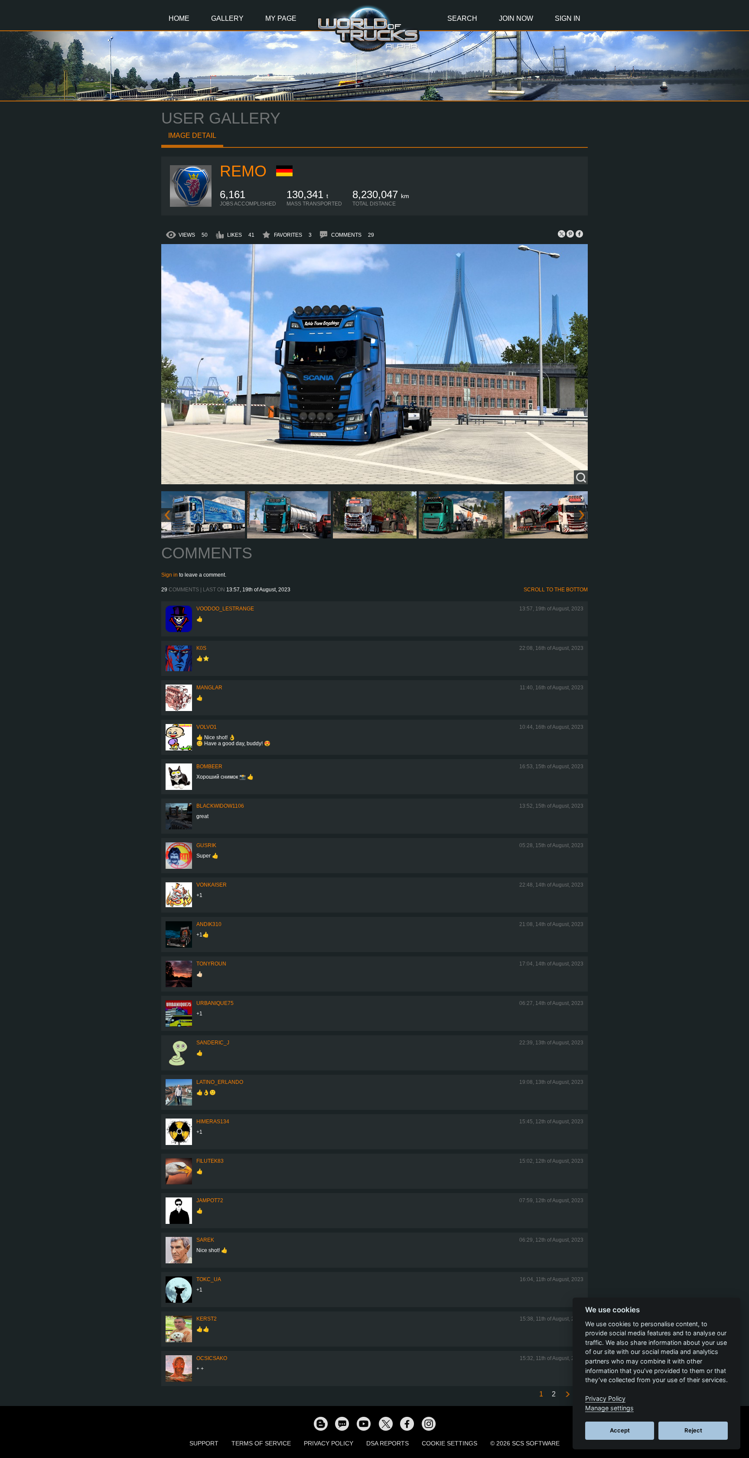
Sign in (169, 575)
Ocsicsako (211, 1358)
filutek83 (210, 1161)
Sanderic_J (212, 1043)
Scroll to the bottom (556, 590)
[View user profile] (191, 205)
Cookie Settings (449, 1443)
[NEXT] (567, 1395)
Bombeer (209, 766)
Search (462, 18)
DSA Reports (387, 1443)
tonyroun (211, 964)
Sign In (567, 18)
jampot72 (209, 1200)
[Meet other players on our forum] (342, 1423)
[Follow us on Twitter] (385, 1423)
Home (179, 18)
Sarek (205, 1240)
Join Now (516, 18)
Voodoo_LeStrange (225, 609)
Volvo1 (206, 727)
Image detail (192, 135)
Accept (620, 1430)
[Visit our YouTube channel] (363, 1423)
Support (203, 1443)
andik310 (208, 924)
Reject (693, 1430)
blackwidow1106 (220, 806)
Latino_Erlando (219, 1082)
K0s (201, 648)
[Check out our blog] (320, 1423)
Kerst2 (206, 1319)
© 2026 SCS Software (525, 1443)
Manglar (209, 688)
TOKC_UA (208, 1279)
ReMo (243, 171)
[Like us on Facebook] (407, 1423)
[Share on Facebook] (579, 233)
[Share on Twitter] (561, 233)
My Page (280, 18)
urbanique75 (215, 1003)
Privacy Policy (328, 1443)
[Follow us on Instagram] (428, 1423)
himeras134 (212, 1122)
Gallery (227, 18)
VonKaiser (211, 885)
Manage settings (609, 1408)
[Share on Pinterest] (570, 233)
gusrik (206, 845)
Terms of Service (261, 1443)
